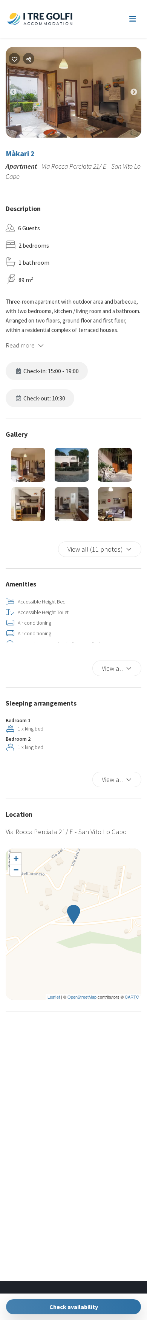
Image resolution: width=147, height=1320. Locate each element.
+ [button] (16, 858)
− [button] (16, 870)
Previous (19, 93)
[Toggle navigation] (132, 19)
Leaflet (53, 997)
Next (139, 93)
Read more (20, 345)
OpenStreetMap (81, 997)
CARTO (132, 997)
